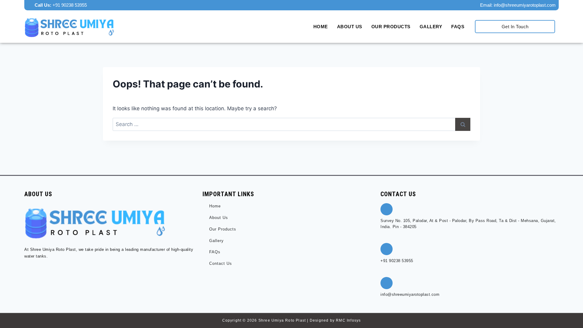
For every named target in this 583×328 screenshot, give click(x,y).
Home (320, 26)
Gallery (431, 26)
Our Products (391, 26)
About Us (349, 26)
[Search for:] (291, 124)
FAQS (457, 26)
